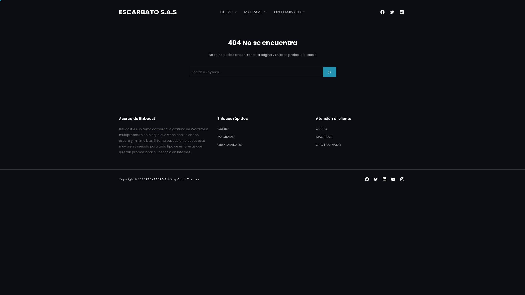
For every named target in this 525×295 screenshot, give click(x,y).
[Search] (329, 72)
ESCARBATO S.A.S (148, 12)
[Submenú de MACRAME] (265, 12)
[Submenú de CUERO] (235, 12)
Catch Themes (188, 179)
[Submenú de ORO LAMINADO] (304, 12)
